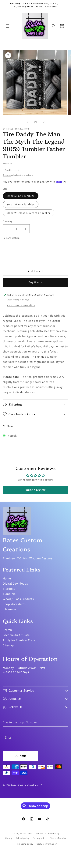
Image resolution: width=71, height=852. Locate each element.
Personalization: (11, 237)
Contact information (47, 844)
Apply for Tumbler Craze (19, 640)
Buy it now (35, 282)
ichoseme (9, 609)
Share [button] (10, 426)
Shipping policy (25, 844)
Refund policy (22, 838)
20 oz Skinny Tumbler (20, 196)
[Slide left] (27, 122)
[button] (7, 26)
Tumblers (9, 594)
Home (7, 578)
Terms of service (58, 838)
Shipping (7, 175)
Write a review (35, 490)
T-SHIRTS (9, 589)
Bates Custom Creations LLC (34, 833)
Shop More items (14, 604)
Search (7, 630)
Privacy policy (40, 838)
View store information (21, 305)
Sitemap (8, 645)
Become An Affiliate (16, 635)
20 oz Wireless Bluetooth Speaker (28, 213)
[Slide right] (44, 122)
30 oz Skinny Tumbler (20, 204)
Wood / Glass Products (18, 599)
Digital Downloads (15, 584)
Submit (21, 756)
